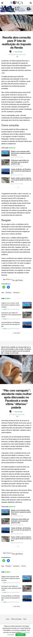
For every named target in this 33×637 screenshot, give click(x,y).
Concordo (20, 635)
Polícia (24, 566)
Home (7, 619)
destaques (16, 292)
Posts (24, 619)
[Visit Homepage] (16, 3)
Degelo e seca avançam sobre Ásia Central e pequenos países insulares (21, 153)
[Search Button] (31, 3)
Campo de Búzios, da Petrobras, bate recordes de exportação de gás (21, 171)
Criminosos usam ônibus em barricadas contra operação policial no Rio (20, 162)
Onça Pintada (18, 52)
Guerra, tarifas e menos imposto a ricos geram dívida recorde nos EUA (21, 180)
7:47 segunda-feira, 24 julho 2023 (17, 54)
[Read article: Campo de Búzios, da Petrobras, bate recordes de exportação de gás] (5, 171)
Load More (16, 333)
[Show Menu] (2, 3)
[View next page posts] (18, 187)
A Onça (5, 309)
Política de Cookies (16, 619)
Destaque (8, 292)
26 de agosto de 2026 (17, 157)
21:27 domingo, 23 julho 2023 (17, 414)
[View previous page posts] (14, 187)
